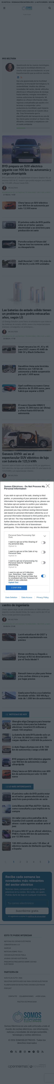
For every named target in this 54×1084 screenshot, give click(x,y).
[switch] (43, 542)
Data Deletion (11, 597)
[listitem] (27, 536)
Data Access (26, 597)
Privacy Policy (43, 597)
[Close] (48, 486)
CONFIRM (16, 588)
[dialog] (27, 542)
